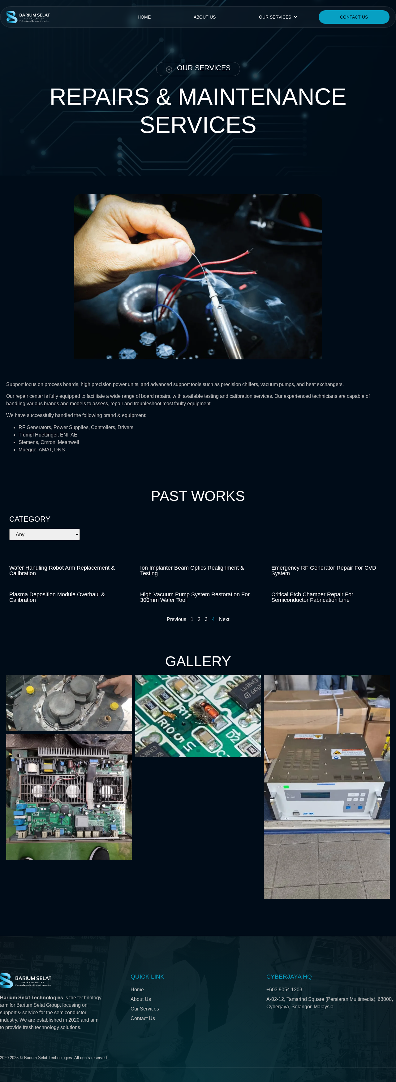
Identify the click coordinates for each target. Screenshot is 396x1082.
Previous (176, 619)
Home (144, 17)
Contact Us (354, 17)
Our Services (275, 17)
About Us (205, 17)
